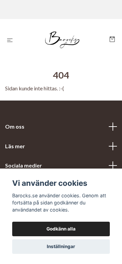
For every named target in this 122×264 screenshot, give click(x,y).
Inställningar (61, 246)
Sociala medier (23, 165)
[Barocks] (62, 40)
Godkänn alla (61, 229)
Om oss (14, 126)
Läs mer (15, 146)
